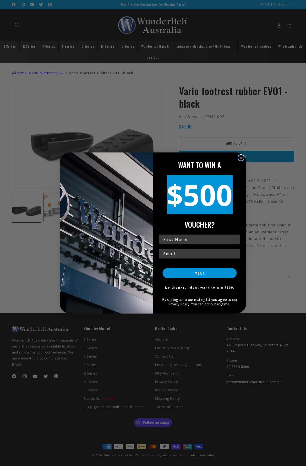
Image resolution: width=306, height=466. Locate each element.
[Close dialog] (241, 158)
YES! (199, 273)
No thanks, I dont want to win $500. (200, 288)
